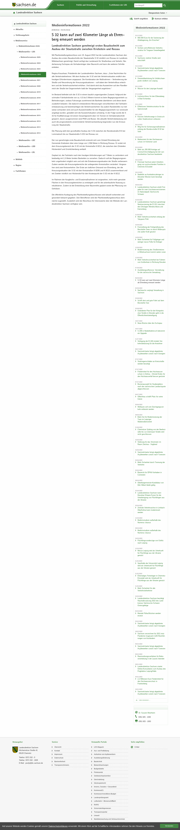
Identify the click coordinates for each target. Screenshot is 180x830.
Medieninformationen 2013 (30, 127)
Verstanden (169, 826)
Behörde (19, 160)
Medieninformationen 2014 (30, 121)
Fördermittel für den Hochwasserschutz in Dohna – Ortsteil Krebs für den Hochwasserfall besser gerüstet (151, 374)
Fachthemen (21, 171)
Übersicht (57, 747)
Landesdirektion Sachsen (29, 13)
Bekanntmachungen (101, 765)
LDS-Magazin (99, 747)
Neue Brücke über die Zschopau (150, 323)
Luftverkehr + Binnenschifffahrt (105, 801)
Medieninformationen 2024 (30, 63)
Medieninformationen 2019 (30, 92)
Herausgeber (18, 742)
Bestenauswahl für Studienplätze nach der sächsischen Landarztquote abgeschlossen (152, 386)
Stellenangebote (22, 35)
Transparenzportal (100, 812)
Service (55, 742)
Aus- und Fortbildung (101, 751)
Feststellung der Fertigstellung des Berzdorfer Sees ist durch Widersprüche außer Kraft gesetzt (152, 229)
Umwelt (96, 815)
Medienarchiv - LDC (27, 140)
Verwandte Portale (99, 742)
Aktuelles (19, 30)
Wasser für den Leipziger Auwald (150, 89)
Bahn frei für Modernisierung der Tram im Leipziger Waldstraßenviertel (150, 419)
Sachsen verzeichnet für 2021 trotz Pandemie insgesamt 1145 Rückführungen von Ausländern (151, 636)
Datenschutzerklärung (57, 826)
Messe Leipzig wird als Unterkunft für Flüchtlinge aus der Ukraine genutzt (150, 553)
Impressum (58, 754)
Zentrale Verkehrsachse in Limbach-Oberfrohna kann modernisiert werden (151, 510)
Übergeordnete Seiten (157, 13)
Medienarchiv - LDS (27, 52)
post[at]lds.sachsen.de (34, 763)
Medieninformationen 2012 (30, 133)
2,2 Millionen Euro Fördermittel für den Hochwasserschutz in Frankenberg (150, 681)
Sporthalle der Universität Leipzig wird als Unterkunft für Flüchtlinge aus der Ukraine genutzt (150, 565)
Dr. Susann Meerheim (147, 713)
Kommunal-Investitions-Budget (105, 794)
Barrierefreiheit (59, 761)
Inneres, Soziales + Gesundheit (105, 787)
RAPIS (96, 805)
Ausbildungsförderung (102, 758)
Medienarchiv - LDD (27, 146)
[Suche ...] (164, 5)
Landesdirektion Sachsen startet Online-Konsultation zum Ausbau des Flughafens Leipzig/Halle (152, 668)
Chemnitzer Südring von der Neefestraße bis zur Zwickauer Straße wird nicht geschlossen (152, 431)
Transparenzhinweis (61, 765)
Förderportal (98, 772)
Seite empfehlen (137, 742)
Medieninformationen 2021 (30, 80)
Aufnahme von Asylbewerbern (104, 754)
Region (18, 165)
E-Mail (137, 747)
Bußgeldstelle (99, 769)
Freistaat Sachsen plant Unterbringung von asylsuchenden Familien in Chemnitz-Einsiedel (151, 164)
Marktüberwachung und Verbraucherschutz (109, 819)
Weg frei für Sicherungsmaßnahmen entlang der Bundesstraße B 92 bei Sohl (151, 129)
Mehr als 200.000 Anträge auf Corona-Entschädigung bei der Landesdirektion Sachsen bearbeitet (151, 152)
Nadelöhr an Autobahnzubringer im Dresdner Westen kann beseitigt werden (151, 176)
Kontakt (57, 751)
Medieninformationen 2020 (30, 86)
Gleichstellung (99, 779)
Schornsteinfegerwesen (102, 808)
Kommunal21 (99, 790)
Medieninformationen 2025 (30, 57)
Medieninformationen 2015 (30, 115)
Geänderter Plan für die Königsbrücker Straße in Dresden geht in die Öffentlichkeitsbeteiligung (151, 313)
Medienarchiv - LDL (27, 152)
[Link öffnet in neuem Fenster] (24, 6)
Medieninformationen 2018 (30, 98)
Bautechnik (98, 761)
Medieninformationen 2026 (29, 46)
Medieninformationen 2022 (31, 74)
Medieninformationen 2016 (30, 110)
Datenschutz (58, 758)
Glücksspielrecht (100, 783)
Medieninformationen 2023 (30, 69)
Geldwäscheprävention (102, 776)
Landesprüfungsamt (101, 797)
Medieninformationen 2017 (30, 104)
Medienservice (21, 41)
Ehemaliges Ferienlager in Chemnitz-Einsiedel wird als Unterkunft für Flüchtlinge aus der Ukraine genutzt (152, 578)
